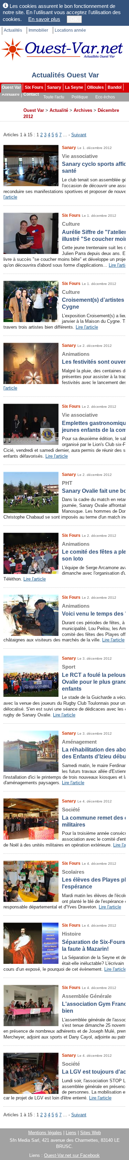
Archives (11, 110)
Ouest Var (11, 87)
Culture (10, 104)
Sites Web (90, 1132)
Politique (80, 97)
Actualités (13, 30)
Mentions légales (45, 1132)
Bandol (114, 87)
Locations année (70, 30)
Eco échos (105, 97)
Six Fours (34, 87)
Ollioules (95, 87)
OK (74, 19)
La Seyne (74, 87)
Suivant (78, 134)
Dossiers (105, 104)
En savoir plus (44, 19)
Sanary (54, 87)
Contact (31, 94)
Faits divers (51, 104)
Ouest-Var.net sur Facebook (72, 1155)
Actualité (59, 110)
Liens (71, 1132)
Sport (29, 104)
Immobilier (38, 30)
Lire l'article (87, 327)
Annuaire (11, 94)
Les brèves (79, 104)
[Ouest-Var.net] (62, 49)
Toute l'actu (53, 97)
